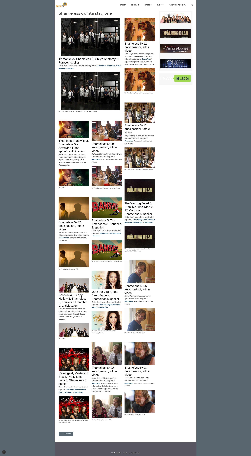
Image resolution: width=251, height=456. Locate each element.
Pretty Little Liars (76, 420)
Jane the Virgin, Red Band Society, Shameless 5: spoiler (105, 295)
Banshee (96, 261)
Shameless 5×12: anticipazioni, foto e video (137, 47)
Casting (148, 5)
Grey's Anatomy (80, 111)
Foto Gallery (130, 93)
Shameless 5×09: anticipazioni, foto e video (104, 147)
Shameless (88, 111)
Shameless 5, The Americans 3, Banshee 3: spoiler (106, 224)
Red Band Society (109, 330)
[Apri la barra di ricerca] (192, 5)
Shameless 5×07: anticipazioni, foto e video (71, 226)
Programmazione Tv (177, 5)
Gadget (160, 5)
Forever (71, 111)
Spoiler (123, 5)
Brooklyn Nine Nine (141, 249)
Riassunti (135, 5)
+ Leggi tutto (66, 434)
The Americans (117, 261)
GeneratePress (135, 453)
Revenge (85, 420)
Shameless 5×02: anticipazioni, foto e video (104, 371)
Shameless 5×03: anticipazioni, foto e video (137, 371)
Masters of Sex (65, 420)
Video (151, 93)
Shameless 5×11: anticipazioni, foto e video (137, 129)
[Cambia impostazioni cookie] (4, 452)
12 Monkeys (64, 111)
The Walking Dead (135, 251)
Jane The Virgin (99, 330)
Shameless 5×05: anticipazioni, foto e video (137, 289)
